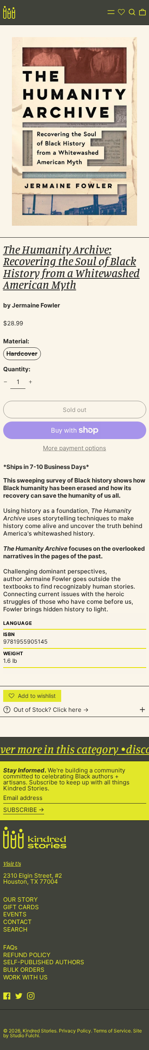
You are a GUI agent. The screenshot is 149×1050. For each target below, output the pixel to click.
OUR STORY (20, 899)
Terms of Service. (113, 1031)
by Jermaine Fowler (31, 305)
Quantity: (16, 369)
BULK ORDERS (24, 969)
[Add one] (30, 382)
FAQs (10, 947)
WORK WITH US (25, 977)
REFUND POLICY (26, 955)
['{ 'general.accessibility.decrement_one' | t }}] (5, 382)
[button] (132, 12)
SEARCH (15, 929)
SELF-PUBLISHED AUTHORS (43, 962)
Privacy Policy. (76, 1031)
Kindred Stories (39, 1031)
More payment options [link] (74, 448)
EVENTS (15, 914)
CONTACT (17, 922)
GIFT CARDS (21, 907)
